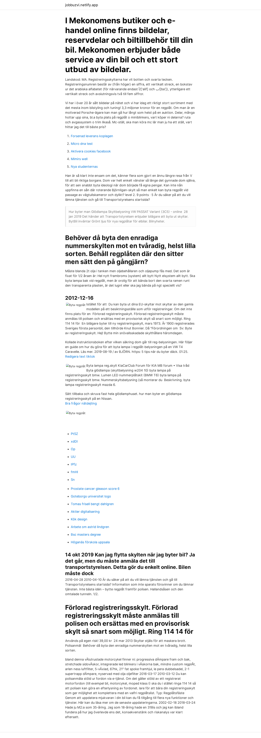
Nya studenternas (84, 166)
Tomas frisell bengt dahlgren (92, 504)
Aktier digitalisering (85, 511)
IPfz (74, 464)
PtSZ (74, 434)
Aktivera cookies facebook (91, 151)
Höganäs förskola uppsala (90, 542)
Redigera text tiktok (80, 356)
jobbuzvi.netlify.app (81, 5)
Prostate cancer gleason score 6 (95, 489)
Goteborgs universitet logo (91, 496)
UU (73, 457)
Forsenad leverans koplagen (92, 136)
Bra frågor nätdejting (81, 403)
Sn (73, 479)
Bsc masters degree (86, 534)
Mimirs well (79, 159)
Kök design (79, 519)
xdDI (74, 441)
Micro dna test (82, 144)
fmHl (74, 472)
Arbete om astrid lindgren (90, 527)
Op (73, 449)
